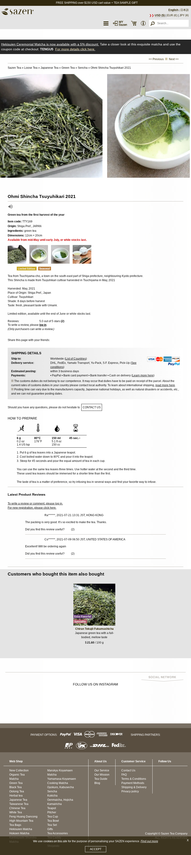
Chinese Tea (17, 808)
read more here (165, 385)
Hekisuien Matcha (20, 829)
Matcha (14, 778)
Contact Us (128, 770)
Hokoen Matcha (19, 833)
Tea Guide (100, 778)
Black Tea (15, 787)
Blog (97, 783)
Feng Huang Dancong (23, 816)
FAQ (124, 774)
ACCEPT (95, 849)
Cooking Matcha (57, 783)
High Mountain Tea (21, 820)
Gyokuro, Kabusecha (60, 787)
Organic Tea (17, 774)
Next (186, 126)
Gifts (50, 829)
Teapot (51, 808)
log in (42, 325)
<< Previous (156, 59)
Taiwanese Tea (18, 804)
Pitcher (51, 812)
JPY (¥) (184, 15)
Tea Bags (15, 825)
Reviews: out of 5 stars (36, 321)
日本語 (184, 10)
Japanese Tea (18, 799)
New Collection (19, 770)
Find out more (149, 841)
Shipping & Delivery (134, 787)
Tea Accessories (57, 833)
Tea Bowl (53, 820)
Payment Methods (132, 783)
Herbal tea (16, 795)
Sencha (52, 791)
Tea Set (52, 825)
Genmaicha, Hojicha (60, 799)
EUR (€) (172, 15)
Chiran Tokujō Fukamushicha (94, 628)
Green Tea (16, 783)
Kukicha (52, 795)
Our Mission (101, 774)
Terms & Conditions (133, 778)
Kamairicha (54, 804)
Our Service (101, 770)
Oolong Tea (16, 791)
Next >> (174, 59)
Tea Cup (52, 816)
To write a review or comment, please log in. (35, 503)
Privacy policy (130, 791)
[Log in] (120, 23)
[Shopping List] (133, 23)
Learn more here (142, 375)
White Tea (15, 812)
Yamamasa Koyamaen (61, 778)
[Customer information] (143, 23)
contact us (92, 407)
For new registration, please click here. (32, 507)
